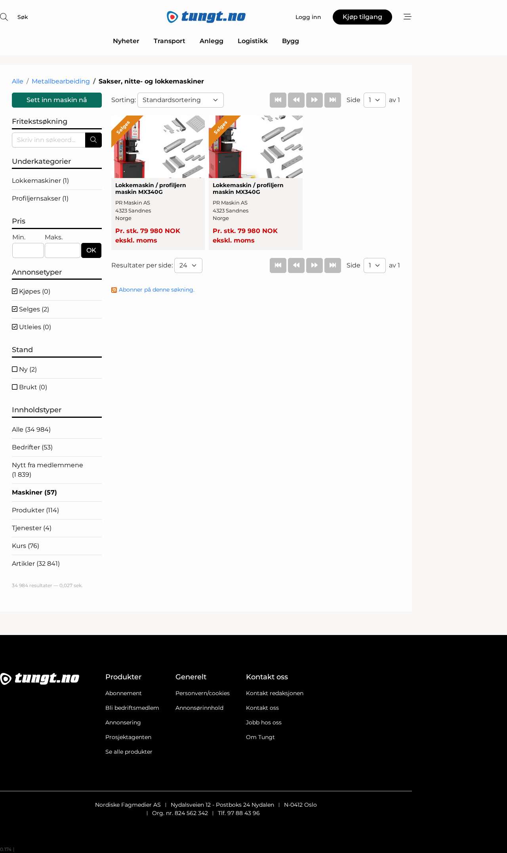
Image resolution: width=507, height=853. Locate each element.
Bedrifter (32, 447)
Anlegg (211, 41)
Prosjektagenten (128, 737)
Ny (27, 369)
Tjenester (31, 528)
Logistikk (253, 41)
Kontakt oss (262, 707)
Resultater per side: (142, 265)
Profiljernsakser (40, 198)
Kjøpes (33, 291)
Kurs (25, 546)
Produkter (35, 510)
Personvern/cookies (202, 693)
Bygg (290, 41)
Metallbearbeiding (61, 81)
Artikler (36, 563)
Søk (22, 17)
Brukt (32, 387)
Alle (17, 81)
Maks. (54, 237)
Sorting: (124, 100)
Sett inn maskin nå (57, 100)
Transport (169, 41)
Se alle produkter (128, 751)
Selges (33, 309)
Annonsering (123, 722)
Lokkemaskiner (40, 180)
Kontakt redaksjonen (274, 693)
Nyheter (126, 41)
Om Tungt (260, 737)
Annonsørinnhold (199, 707)
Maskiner (34, 492)
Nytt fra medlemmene (47, 469)
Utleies (34, 327)
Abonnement (123, 693)
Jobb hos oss (264, 722)
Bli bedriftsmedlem (132, 707)
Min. (18, 237)
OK (91, 250)
